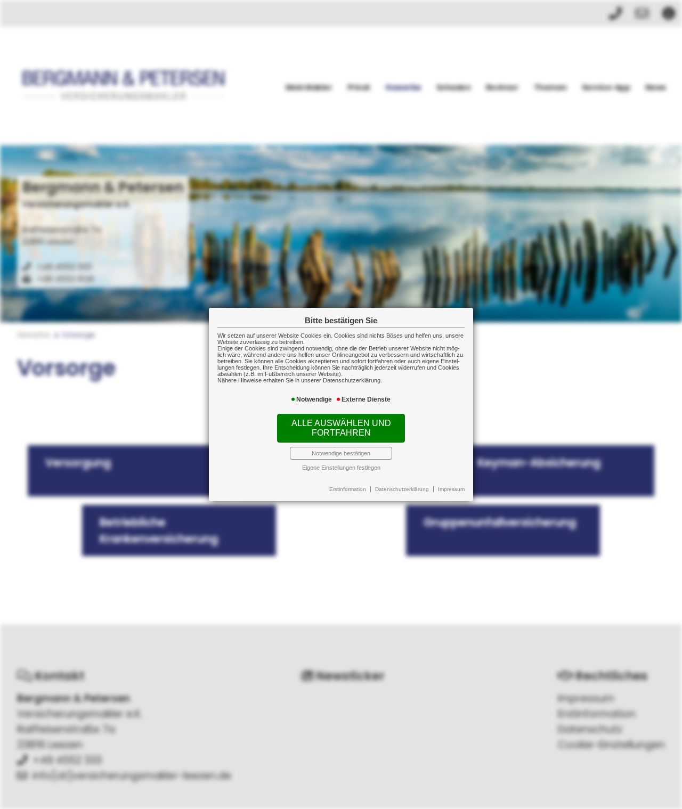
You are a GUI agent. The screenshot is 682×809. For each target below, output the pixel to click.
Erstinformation (347, 489)
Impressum (451, 489)
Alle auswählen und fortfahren (341, 428)
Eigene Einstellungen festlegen (341, 467)
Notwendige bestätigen (341, 453)
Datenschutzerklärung (402, 489)
